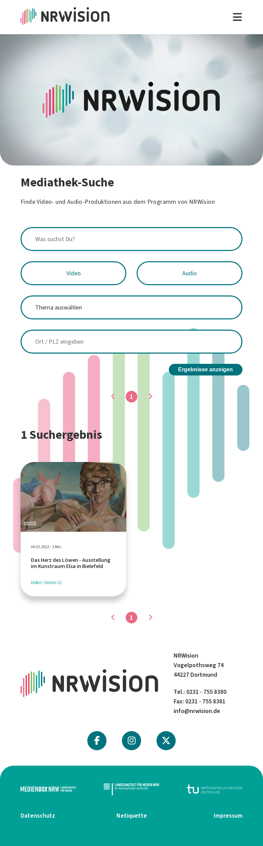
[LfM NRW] (131, 789)
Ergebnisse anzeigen (205, 369)
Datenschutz (38, 815)
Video (73, 273)
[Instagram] (132, 740)
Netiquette (131, 815)
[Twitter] (166, 740)
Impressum (228, 815)
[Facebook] (97, 740)
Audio (189, 273)
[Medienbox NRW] (48, 789)
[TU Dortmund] (214, 789)
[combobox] (131, 239)
